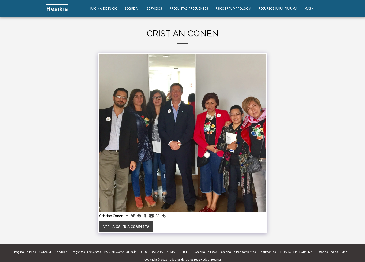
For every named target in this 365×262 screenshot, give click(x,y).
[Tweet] (133, 216)
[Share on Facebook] (127, 216)
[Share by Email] (151, 216)
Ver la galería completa (126, 226)
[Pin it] (139, 216)
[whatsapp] (157, 216)
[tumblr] (145, 216)
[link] (163, 216)
